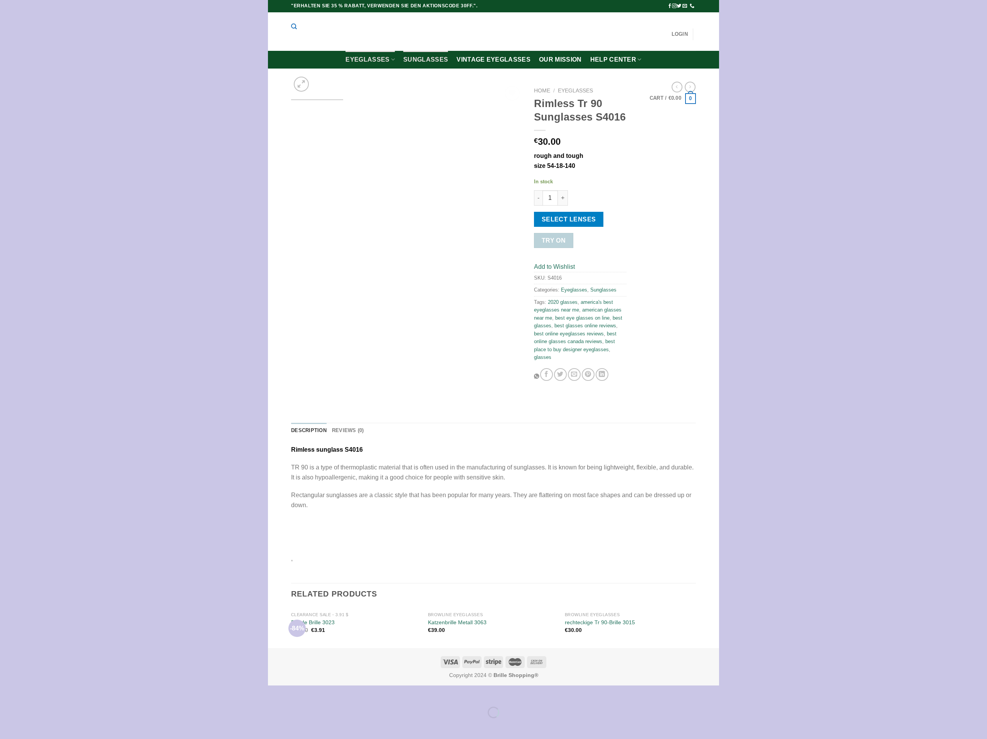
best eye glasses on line (582, 318)
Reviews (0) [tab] (348, 430)
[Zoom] (301, 84)
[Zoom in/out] (298, 692)
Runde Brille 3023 (313, 622)
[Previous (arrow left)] (275, 725)
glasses (542, 357)
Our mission (560, 59)
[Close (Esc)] (275, 692)
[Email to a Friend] (574, 374)
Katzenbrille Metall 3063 (457, 622)
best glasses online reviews (585, 325)
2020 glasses (563, 302)
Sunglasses (425, 59)
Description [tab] (309, 430)
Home (542, 91)
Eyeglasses (367, 59)
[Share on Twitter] (560, 374)
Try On (554, 240)
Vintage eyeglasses (493, 59)
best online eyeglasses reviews (569, 334)
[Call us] (692, 6)
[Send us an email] (684, 6)
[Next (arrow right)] (298, 725)
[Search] (294, 26)
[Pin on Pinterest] (588, 374)
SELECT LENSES (569, 219)
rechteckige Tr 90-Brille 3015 (600, 622)
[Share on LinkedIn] (602, 374)
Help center (613, 59)
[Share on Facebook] (546, 374)
